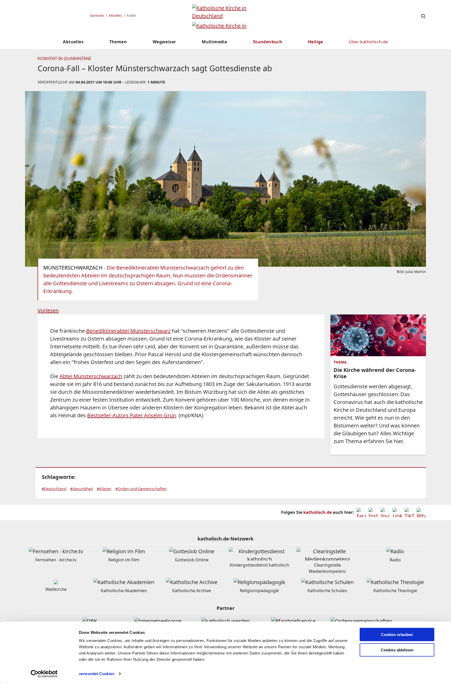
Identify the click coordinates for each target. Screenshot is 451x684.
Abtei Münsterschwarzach (91, 376)
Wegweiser (164, 42)
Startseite (97, 15)
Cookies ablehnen (397, 650)
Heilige (315, 42)
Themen (118, 42)
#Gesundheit (81, 488)
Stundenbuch (267, 42)
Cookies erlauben (397, 634)
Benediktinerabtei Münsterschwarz (128, 330)
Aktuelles (115, 15)
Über (368, 42)
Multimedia (214, 42)
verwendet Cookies (96, 673)
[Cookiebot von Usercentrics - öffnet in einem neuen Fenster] (44, 674)
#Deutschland (54, 488)
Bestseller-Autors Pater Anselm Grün (131, 415)
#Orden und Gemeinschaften (141, 488)
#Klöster (104, 488)
